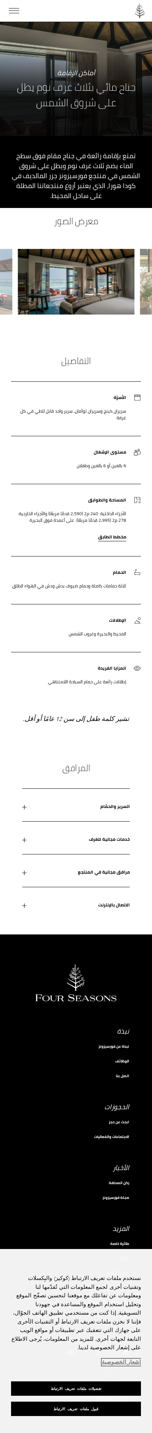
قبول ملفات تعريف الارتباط (76, 1408)
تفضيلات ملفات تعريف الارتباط (76, 1388)
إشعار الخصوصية (121, 1362)
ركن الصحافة (119, 1182)
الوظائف (122, 1061)
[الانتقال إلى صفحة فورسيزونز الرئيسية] (140, 10)
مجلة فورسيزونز (116, 1197)
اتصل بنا (122, 1075)
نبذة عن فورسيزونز (114, 1046)
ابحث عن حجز (119, 1121)
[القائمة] (14, 11)
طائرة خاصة (119, 1243)
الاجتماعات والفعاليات (111, 1136)
